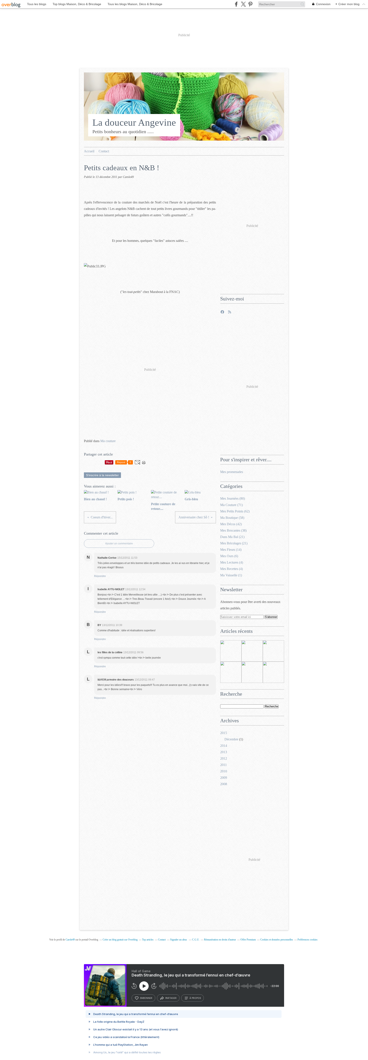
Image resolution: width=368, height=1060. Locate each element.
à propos (195, 998)
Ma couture (108, 441)
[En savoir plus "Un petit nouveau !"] (231, 672)
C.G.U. (196, 939)
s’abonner (146, 998)
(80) (232, 498)
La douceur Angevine (134, 122)
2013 (223, 752)
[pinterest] (250, 4)
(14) (231, 549)
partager (171, 998)
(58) (232, 517)
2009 (223, 777)
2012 (223, 758)
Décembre (231, 739)
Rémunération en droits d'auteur (220, 939)
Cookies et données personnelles (276, 939)
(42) (231, 524)
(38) (233, 530)
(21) (232, 537)
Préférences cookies (308, 939)
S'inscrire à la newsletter (102, 475)
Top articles (148, 939)
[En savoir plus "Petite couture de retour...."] (273, 651)
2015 (223, 733)
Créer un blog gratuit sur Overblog (120, 939)
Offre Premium (248, 939)
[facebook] (236, 4)
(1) (231, 575)
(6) (229, 556)
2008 (223, 784)
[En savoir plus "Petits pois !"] (252, 651)
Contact (104, 151)
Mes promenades (231, 472)
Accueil (89, 151)
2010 (223, 771)
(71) (231, 505)
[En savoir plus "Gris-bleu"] (252, 672)
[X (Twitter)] (243, 4)
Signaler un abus (179, 939)
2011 (223, 765)
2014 (223, 745)
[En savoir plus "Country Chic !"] (273, 672)
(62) (235, 511)
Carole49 (70, 939)
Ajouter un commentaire (119, 543)
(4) (231, 562)
